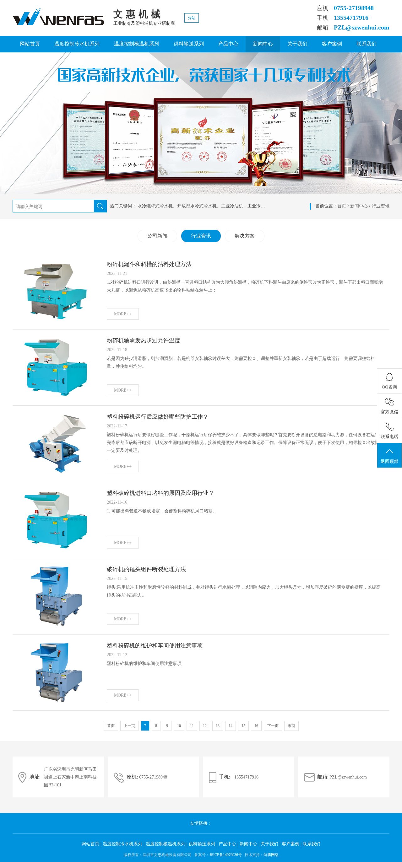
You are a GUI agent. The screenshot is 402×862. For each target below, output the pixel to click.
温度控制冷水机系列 (77, 43)
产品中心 (228, 43)
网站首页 (30, 43)
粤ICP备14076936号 (225, 855)
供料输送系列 (189, 43)
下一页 (273, 726)
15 (243, 726)
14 (230, 726)
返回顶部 (389, 461)
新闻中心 (263, 43)
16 (256, 726)
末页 (291, 726)
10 (179, 726)
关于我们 (297, 43)
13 (218, 726)
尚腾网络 (271, 855)
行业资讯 (201, 235)
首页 (341, 206)
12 (205, 726)
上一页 (129, 726)
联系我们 (366, 43)
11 (192, 726)
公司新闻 (157, 235)
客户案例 (332, 43)
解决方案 (245, 235)
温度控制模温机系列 (136, 43)
